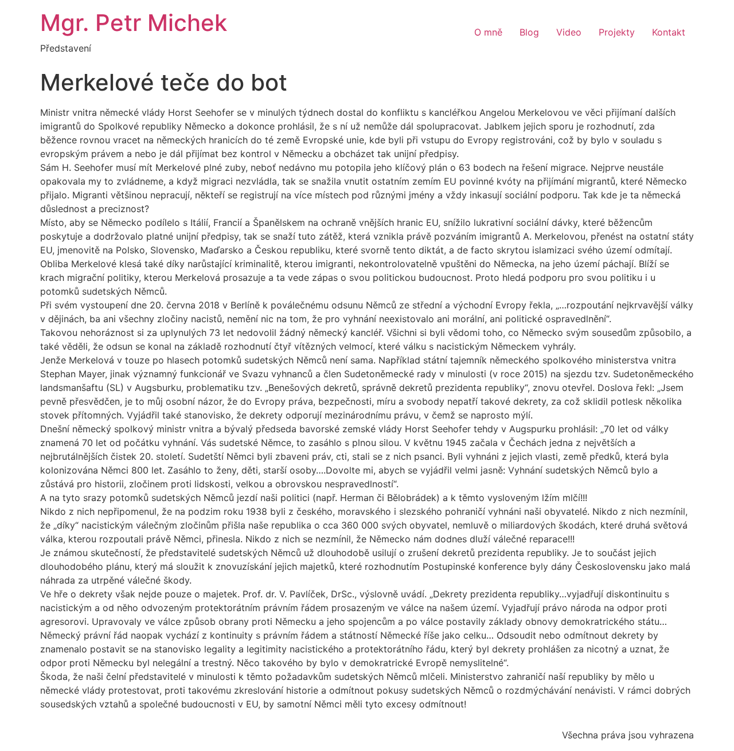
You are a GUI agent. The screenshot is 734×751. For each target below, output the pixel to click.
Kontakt (668, 32)
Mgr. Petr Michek (133, 23)
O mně (488, 32)
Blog (529, 32)
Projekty (617, 32)
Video (568, 32)
